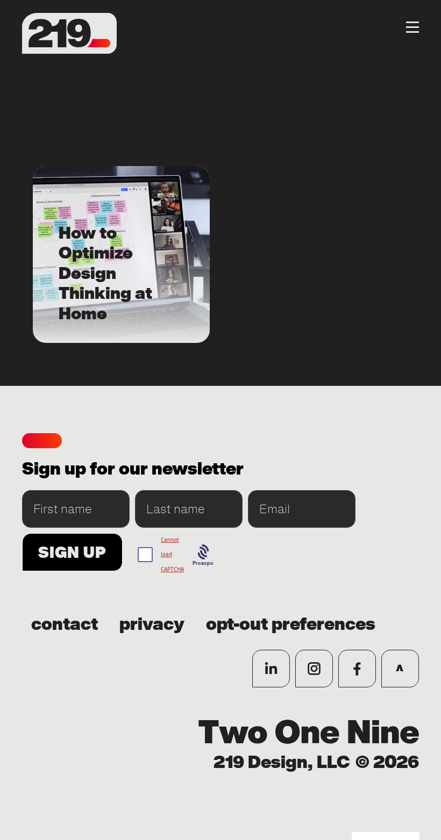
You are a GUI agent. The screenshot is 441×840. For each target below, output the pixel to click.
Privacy (151, 624)
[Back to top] (400, 668)
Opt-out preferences (290, 624)
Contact (64, 624)
